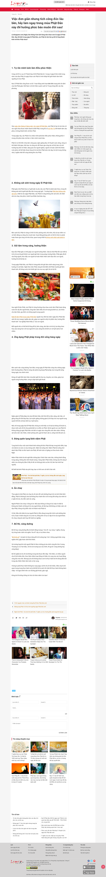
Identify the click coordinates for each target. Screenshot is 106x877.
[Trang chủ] (12, 9)
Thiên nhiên (75, 98)
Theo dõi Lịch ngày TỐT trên (51, 31)
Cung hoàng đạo (34, 9)
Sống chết (74, 107)
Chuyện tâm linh (80, 5)
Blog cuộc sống (68, 9)
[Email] (23, 618)
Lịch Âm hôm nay (15, 850)
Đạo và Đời (60, 9)
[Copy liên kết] (26, 618)
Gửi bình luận (63, 732)
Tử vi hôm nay (66, 847)
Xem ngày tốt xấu (15, 847)
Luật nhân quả (74, 69)
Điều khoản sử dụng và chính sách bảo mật (41, 874)
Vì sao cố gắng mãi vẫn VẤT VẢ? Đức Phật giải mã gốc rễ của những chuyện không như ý (84, 210)
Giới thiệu (28, 874)
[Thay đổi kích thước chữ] (41, 31)
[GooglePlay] (89, 869)
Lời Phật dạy (74, 73)
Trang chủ (14, 14)
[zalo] (20, 618)
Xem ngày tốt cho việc (16, 853)
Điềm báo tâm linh (70, 5)
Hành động (87, 98)
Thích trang (76, 276)
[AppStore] (89, 874)
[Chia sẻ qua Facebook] (13, 618)
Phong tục (82, 9)
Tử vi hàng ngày (32, 850)
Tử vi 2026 (30, 847)
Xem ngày (17, 9)
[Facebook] (88, 861)
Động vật (86, 92)
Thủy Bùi (57, 617)
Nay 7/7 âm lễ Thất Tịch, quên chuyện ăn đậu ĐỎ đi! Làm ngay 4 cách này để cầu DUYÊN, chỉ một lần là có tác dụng (58, 780)
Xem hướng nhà (50, 847)
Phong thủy (43, 9)
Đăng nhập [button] (92, 2)
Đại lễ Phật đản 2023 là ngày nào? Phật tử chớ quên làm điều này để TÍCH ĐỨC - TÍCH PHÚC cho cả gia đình (54, 820)
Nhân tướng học (51, 9)
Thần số (76, 9)
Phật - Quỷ (74, 101)
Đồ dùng (86, 95)
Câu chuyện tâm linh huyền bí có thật (80, 77)
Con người (86, 101)
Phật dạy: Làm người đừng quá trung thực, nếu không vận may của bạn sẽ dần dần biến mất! (83, 119)
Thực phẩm (75, 104)
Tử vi (22, 9)
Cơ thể (73, 95)
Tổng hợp (86, 107)
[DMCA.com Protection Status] (32, 868)
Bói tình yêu (66, 853)
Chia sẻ (90, 276)
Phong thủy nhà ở (50, 853)
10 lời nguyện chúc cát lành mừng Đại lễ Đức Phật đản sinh (30, 603)
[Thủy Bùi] (53, 617)
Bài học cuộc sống (85, 850)
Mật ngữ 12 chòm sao (68, 850)
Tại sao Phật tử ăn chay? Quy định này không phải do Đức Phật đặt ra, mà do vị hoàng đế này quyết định (83, 128)
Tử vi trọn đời (31, 853)
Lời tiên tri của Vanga (90, 5)
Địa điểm (86, 104)
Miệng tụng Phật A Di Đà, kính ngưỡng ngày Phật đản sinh (30, 606)
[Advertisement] (36, 51)
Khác (87, 9)
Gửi (66, 714)
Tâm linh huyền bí (84, 853)
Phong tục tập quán (85, 847)
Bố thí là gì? (16, 537)
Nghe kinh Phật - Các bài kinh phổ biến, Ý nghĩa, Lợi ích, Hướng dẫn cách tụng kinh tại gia (38, 612)
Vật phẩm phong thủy (51, 850)
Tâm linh (20, 14)
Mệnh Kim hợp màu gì (51, 855)
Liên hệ (54, 874)
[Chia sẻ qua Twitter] (16, 618)
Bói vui (26, 9)
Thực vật (74, 92)
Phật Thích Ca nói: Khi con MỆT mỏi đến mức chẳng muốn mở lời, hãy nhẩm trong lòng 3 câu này (83, 194)
